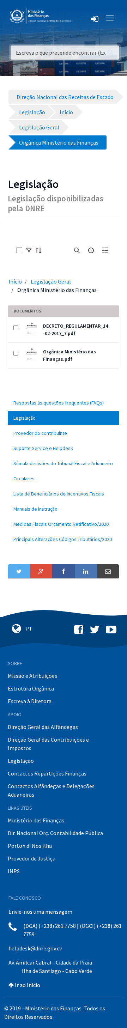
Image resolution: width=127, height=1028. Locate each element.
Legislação (21, 760)
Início (15, 281)
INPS (14, 871)
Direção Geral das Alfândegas (43, 726)
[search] (77, 250)
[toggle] (29, 250)
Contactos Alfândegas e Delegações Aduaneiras (51, 790)
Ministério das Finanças (36, 820)
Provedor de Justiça (31, 858)
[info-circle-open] (91, 250)
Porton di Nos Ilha (30, 845)
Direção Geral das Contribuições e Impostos (48, 744)
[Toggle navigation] (81, 18)
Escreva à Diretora (30, 701)
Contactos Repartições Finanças (47, 773)
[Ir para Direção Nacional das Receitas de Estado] (41, 16)
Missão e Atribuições (32, 675)
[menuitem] (63, 403)
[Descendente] (40, 250)
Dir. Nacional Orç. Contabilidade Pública (55, 833)
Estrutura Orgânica (31, 688)
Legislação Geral (51, 281)
